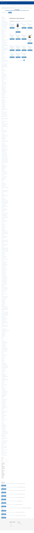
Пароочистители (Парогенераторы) (3, 435)
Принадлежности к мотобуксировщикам (3, 274)
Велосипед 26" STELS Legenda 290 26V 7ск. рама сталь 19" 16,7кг (8, 512)
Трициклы (3, 225)
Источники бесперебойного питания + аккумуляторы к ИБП (4, 314)
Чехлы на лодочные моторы (5, 296)
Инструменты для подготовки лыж (4, 188)
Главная (12, 5)
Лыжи (2, 182)
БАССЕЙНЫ (3, 414)
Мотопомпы (3, 34)
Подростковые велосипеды (5, 217)
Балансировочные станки (5, 249)
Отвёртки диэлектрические (5, 367)
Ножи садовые (3, 134)
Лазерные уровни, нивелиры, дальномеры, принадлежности (4, 309)
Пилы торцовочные (4, 74)
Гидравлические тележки (4, 431)
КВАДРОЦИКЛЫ (3, 229)
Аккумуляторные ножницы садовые (4, 163)
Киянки (2, 337)
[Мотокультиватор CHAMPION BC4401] (18, 34)
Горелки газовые (4, 406)
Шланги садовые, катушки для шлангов (4, 142)
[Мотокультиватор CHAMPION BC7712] (18, 45)
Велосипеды (3, 198)
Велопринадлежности (4, 214)
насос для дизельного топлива (4, 122)
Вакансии (11, 526)
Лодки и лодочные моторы (5, 288)
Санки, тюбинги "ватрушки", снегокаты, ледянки (4, 173)
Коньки (2, 175)
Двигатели (3, 38)
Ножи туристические (4, 419)
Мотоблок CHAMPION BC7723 (24, 46)
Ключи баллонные (4, 341)
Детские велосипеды (4, 210)
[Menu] (32, 2)
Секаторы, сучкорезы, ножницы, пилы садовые (4, 131)
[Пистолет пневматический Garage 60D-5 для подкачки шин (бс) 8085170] (17, 500)
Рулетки (2, 398)
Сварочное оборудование (5, 277)
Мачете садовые (4, 138)
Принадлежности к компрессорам (3, 303)
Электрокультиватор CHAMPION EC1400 (24, 54)
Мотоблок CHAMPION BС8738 (30, 46)
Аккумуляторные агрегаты (5, 158)
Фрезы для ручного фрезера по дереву (4, 323)
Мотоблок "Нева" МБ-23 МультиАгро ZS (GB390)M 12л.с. (12, 25)
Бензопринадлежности (4, 42)
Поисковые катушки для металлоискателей (4, 270)
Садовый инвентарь (4, 125)
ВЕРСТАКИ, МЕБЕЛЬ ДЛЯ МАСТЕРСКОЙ (4, 412)
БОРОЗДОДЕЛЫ (3, 94)
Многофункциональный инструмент (4, 77)
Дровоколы (3, 170)
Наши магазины (30, 5)
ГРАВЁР (2, 85)
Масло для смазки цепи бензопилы (4, 453)
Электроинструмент (4, 53)
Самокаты (3, 194)
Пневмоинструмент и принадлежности (4, 317)
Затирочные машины (4, 261)
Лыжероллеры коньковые (5, 195)
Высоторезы (3, 46)
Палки (2, 180)
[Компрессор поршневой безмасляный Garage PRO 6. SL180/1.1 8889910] (17, 493)
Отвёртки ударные (4, 363)
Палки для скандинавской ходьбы (4, 192)
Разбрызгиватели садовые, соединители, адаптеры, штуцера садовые (4, 150)
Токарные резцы (4, 387)
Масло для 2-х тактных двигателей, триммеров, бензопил (4, 447)
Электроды (3, 285)
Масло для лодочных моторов (3, 444)
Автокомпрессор (4, 245)
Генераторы (3, 33)
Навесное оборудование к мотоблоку (4, 234)
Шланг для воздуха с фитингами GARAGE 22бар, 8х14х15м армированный (9, 483)
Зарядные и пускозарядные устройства (4, 242)
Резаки (2, 410)
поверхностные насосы (4, 114)
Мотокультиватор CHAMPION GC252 (24, 35)
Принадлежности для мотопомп (3, 37)
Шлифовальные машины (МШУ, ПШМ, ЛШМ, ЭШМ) (4, 64)
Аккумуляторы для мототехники (3, 227)
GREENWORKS (3, 101)
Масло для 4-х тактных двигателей (4, 450)
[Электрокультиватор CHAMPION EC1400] (24, 52)
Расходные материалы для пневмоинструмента (4, 319)
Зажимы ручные (3, 334)
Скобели (3, 383)
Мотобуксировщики (4, 272)
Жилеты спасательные (4, 289)
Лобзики (3, 69)
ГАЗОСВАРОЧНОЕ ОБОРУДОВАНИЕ (3, 403)
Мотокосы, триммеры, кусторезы (4, 29)
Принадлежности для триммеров (3, 31)
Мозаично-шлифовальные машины (4, 260)
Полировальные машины (4, 66)
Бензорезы (3, 252)
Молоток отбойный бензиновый (3, 51)
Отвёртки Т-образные (4, 364)
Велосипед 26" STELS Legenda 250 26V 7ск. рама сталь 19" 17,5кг (8, 515)
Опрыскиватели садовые (4, 49)
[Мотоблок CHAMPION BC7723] (24, 45)
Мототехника (3, 218)
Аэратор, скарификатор (4, 155)
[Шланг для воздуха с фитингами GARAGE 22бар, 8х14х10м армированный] (17, 486)
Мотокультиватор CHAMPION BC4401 (18, 35)
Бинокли (3, 422)
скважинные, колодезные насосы (4, 117)
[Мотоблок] (12, 23)
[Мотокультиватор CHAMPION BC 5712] (30, 36)
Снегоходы (3, 423)
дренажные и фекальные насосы (4, 110)
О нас (17, 5)
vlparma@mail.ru (26, 0)
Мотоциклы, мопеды (4, 221)
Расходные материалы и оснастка (4, 439)
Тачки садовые (3, 147)
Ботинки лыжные (3, 183)
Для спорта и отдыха (4, 171)
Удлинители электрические (5, 391)
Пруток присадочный (4, 284)
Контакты (25, 5)
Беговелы (3, 211)
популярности (17, 21)
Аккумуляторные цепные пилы (5, 159)
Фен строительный (4, 70)
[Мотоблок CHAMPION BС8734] (12, 52)
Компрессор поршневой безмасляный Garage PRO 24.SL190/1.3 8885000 (9, 497)
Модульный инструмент (4, 97)
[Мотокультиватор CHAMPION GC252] (24, 34)
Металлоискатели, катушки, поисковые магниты (4, 265)
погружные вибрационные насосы (4, 119)
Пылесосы (3, 81)
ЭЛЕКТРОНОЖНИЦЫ (4, 82)
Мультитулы (3, 418)
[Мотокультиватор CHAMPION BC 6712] (12, 45)
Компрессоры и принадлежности (3, 301)
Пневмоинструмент (4, 321)
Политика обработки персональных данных (25, 531)
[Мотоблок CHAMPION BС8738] (30, 45)
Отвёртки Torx (3, 357)
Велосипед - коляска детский (5, 213)
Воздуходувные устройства (5, 45)
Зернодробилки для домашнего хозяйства (3, 426)
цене (14, 21)
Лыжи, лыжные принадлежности (3, 179)
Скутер (2, 222)
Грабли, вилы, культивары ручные (4, 127)
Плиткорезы (3, 73)
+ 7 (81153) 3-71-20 (21, 0)
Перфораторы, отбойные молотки (4, 62)
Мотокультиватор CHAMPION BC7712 (18, 46)
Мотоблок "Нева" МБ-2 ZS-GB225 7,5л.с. (24, 25)
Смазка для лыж (3, 186)
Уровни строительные (4, 399)
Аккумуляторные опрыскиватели (3, 168)
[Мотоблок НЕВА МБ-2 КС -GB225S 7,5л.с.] (18, 25)
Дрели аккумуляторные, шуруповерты (4, 58)
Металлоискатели (4, 268)
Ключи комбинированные (5, 342)
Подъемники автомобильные (5, 248)
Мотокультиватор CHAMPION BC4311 (12, 35)
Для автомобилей (4, 237)
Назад (21, 60)
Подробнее (12, 27)
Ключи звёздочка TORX (4, 349)
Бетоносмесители (4, 253)
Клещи (2, 338)
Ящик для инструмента (4, 394)
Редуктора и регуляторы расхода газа (4, 408)
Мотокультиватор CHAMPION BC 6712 (12, 46)
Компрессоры (3, 305)
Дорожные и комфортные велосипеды (4, 207)
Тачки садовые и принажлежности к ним (3, 144)
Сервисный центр (20, 523)
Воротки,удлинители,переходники (5, 330)
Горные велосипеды (4, 199)
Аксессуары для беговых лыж (5, 190)
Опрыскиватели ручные (4, 154)
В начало (19, 60)
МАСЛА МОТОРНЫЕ (4, 442)
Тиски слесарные (4, 371)
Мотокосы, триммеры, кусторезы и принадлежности (4, 22)
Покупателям (21, 5)
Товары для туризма (4, 415)
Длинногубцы (3, 333)
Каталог (15, 5)
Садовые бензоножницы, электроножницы (4, 41)
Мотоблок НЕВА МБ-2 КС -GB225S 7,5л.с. (18, 29)
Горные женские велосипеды (5, 202)
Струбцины (3, 382)
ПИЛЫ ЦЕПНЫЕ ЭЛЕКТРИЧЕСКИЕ (3, 89)
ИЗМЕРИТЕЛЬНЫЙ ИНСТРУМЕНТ (3, 396)
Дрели (2, 54)
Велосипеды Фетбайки (4, 203)
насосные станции (4, 113)
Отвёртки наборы (4, 368)
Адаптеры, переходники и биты (4, 327)
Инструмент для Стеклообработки (3, 428)
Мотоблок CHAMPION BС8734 (12, 54)
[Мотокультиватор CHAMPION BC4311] (12, 34)
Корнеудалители (3, 137)
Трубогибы (3, 96)
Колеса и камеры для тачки (5, 146)
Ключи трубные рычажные (5, 348)
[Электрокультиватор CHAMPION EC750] (18, 52)
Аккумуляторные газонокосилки (3, 106)
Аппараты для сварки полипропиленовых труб (4, 281)
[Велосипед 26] (17, 511)
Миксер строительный (4, 78)
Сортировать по (12, 21)
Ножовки (3, 353)
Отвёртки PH (3, 360)
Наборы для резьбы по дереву (4, 386)
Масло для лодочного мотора (4, 294)
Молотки (3, 352)
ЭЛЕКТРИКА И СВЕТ (4, 390)
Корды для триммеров (4, 25)
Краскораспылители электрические (3, 93)
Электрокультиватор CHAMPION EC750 (18, 54)
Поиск (10, 12)
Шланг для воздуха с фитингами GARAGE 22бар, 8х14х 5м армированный (9, 490)
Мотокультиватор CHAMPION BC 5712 (30, 39)
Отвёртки (3, 356)
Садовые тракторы (4, 230)
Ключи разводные (4, 345)
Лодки (2, 292)
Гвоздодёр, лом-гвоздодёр (5, 379)
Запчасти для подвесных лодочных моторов (4, 298)
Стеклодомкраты (4, 430)
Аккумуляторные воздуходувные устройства (4, 166)
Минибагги (3, 310)
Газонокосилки (3, 104)
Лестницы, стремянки (4, 256)
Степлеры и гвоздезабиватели (3, 99)
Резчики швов (3, 257)
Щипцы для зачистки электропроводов (3, 375)
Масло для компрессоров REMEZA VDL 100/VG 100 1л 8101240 (8, 504)
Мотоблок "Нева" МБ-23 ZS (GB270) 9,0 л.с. (30, 25)
